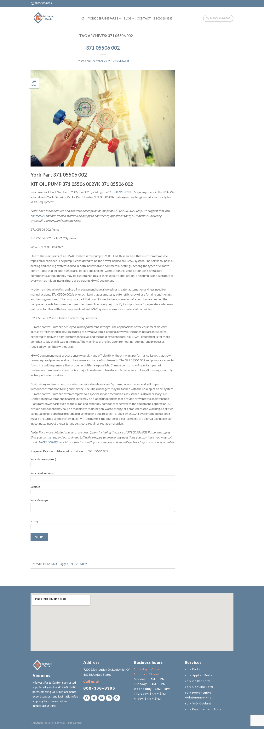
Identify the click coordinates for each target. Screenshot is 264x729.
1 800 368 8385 (163, 18)
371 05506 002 (103, 48)
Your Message (39, 500)
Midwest (123, 61)
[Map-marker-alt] (116, 698)
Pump (46, 564)
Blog (127, 18)
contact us (37, 216)
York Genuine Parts (103, 18)
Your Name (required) (43, 459)
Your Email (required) (43, 473)
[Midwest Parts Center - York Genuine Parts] (53, 17)
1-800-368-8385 (219, 18)
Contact (144, 18)
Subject (35, 486)
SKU (54, 564)
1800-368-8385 (43, 3)
